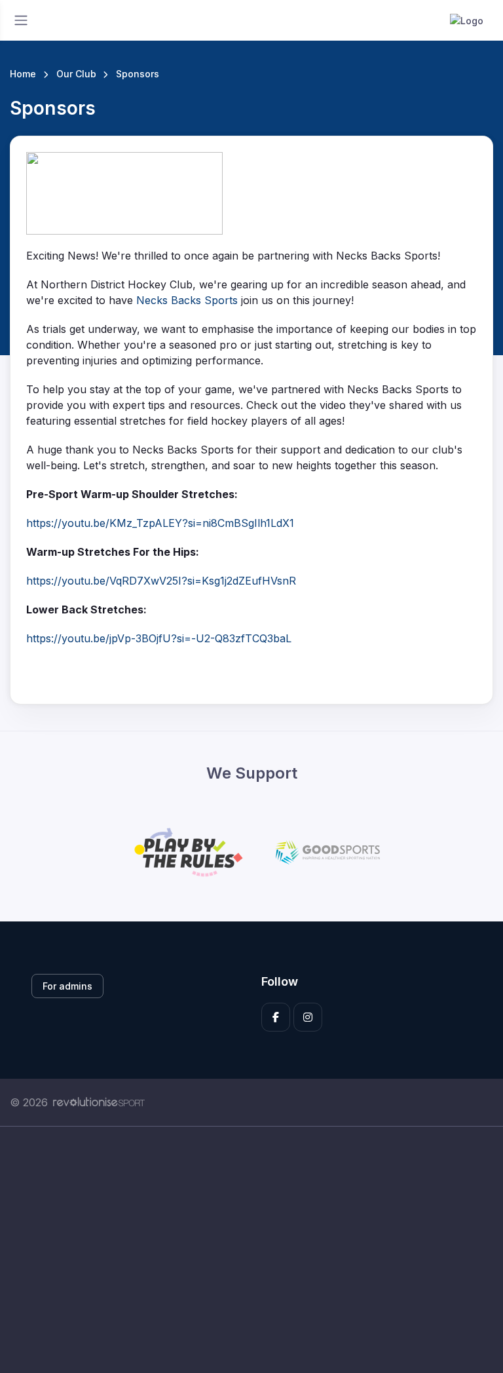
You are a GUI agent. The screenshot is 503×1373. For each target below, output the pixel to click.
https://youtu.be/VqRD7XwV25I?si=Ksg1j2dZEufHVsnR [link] (161, 580)
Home (23, 73)
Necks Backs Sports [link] (187, 300)
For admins (67, 986)
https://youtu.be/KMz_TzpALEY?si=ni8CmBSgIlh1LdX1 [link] (160, 523)
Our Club (76, 73)
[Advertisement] (251, 1250)
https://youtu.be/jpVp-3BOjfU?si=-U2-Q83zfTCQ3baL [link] (158, 638)
